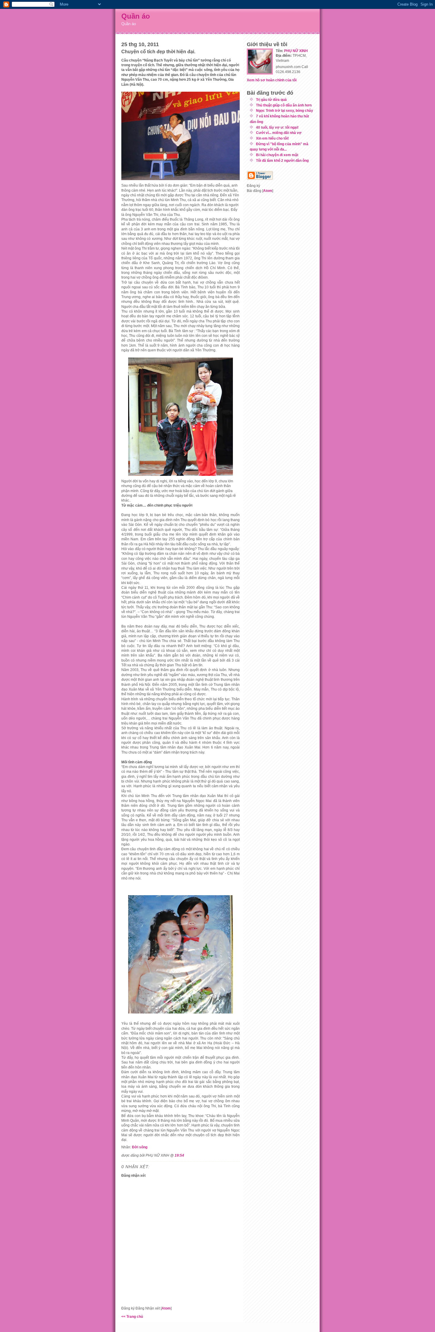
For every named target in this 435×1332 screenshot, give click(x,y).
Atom (166, 1308)
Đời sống (139, 1147)
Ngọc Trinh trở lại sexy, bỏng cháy (284, 110)
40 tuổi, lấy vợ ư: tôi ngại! (277, 127)
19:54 (179, 1155)
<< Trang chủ (132, 1316)
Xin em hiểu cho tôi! (272, 138)
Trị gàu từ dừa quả (271, 99)
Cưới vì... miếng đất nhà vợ (279, 133)
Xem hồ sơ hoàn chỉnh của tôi (272, 80)
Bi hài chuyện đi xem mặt (277, 155)
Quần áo (135, 16)
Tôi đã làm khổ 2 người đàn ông (282, 160)
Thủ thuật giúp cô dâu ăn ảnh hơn (284, 105)
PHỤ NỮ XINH (296, 51)
